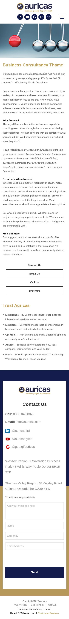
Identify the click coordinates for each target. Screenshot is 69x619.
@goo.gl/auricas (23, 447)
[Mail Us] (48, 17)
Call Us (34, 282)
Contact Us (34, 265)
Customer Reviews (48, 613)
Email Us (34, 273)
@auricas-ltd (20, 431)
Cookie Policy (37, 605)
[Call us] (41, 17)
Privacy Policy (20, 605)
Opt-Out (52, 605)
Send (34, 572)
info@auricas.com (28, 422)
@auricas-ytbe (21, 439)
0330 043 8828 (23, 414)
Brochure (34, 290)
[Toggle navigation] (62, 17)
